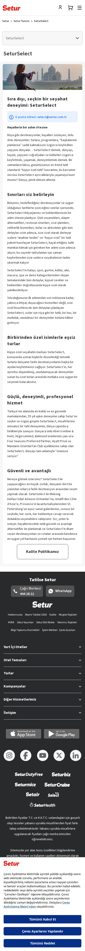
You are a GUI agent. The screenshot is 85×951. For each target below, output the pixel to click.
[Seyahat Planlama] (70, 7)
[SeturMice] (25, 787)
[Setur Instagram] (9, 755)
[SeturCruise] (57, 787)
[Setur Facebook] (26, 755)
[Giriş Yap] (61, 7)
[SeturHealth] (43, 807)
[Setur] (12, 8)
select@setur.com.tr (52, 117)
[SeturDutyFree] (29, 777)
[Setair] (33, 797)
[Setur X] (59, 755)
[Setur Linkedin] (75, 755)
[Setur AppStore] (23, 734)
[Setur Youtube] (42, 755)
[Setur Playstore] (61, 734)
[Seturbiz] (61, 777)
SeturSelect (41, 21)
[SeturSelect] (53, 797)
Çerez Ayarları (67, 630)
